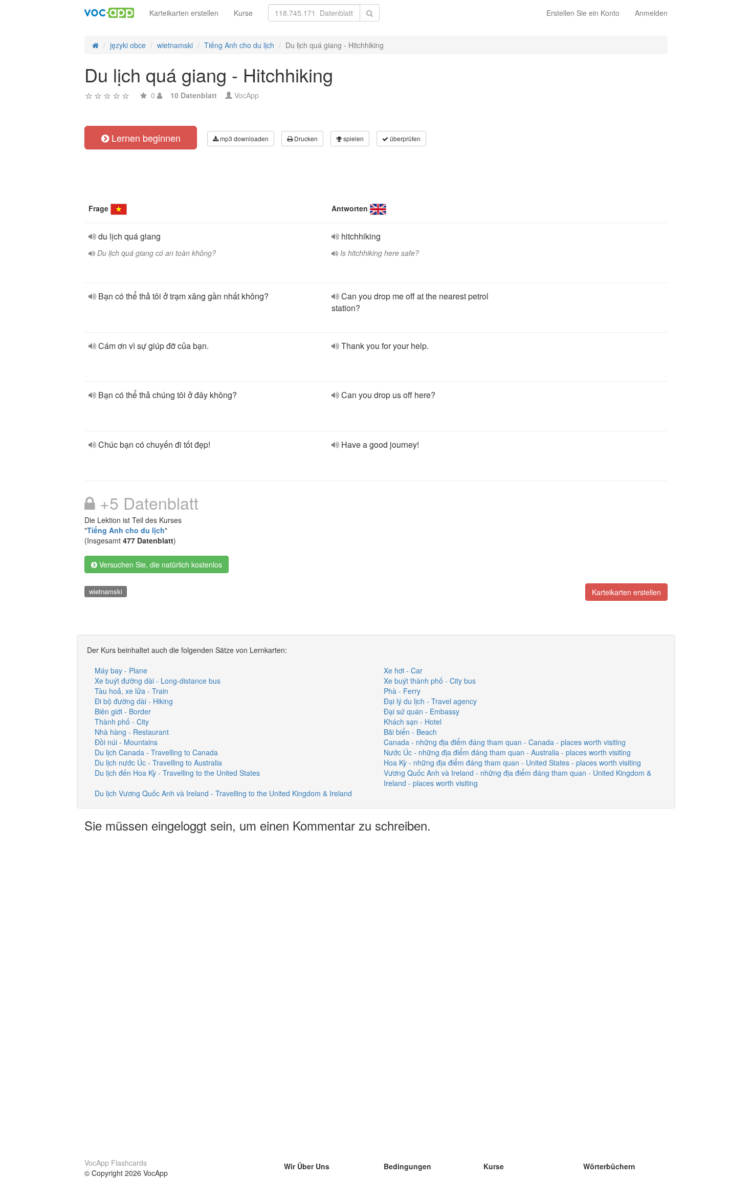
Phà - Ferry (402, 691)
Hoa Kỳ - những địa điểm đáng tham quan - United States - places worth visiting (512, 762)
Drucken (305, 138)
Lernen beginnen (145, 137)
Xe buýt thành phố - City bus (430, 680)
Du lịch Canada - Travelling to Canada (156, 752)
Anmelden (651, 13)
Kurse (243, 13)
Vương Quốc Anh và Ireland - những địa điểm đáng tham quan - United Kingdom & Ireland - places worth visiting (517, 778)
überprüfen (404, 138)
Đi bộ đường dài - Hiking (134, 701)
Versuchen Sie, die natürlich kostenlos (159, 564)
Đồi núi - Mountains (126, 742)
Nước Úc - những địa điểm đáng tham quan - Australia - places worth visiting (507, 752)
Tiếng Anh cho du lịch (126, 530)
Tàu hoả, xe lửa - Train (131, 691)
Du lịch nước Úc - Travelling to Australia (158, 762)
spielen (353, 138)
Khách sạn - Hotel (412, 721)
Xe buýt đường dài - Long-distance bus (157, 680)
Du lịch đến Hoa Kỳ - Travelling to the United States (177, 773)
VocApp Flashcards (115, 1163)
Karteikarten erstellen (183, 13)
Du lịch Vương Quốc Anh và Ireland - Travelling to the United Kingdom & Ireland (223, 793)
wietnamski (105, 591)
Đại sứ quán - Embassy (421, 711)
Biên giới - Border (123, 711)
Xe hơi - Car (403, 670)
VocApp (246, 95)
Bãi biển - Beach (410, 732)
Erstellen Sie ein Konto (583, 13)
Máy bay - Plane (121, 670)
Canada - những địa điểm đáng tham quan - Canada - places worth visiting (505, 742)
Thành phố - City (122, 721)
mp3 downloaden (243, 138)
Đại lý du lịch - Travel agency (430, 701)
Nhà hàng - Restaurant (132, 732)
